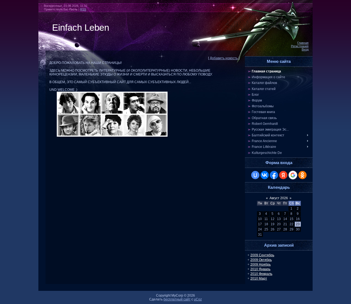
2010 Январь (260, 269)
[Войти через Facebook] (274, 175)
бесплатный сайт (177, 299)
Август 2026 (279, 198)
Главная (302, 42)
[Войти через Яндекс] (283, 175)
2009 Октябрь (261, 260)
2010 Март (258, 278)
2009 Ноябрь (260, 264)
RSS (83, 9)
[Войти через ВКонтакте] (265, 175)
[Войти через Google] (292, 175)
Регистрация (299, 46)
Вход (305, 49)
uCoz (198, 299)
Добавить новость (224, 58)
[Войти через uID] (255, 175)
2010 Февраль (261, 274)
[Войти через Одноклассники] (302, 175)
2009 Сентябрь (262, 255)
